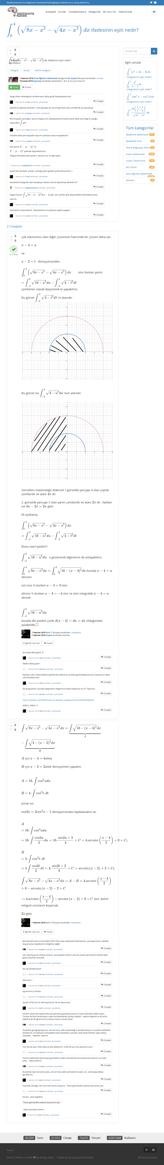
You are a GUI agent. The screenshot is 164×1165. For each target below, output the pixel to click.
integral (14, 70)
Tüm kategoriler (140, 127)
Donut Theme (15, 1157)
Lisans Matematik (135, 154)
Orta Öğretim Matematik (46, 78)
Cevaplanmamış (77, 11)
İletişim (10, 1150)
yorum (28, 87)
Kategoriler (95, 11)
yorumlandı (43, 102)
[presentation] (48, 30)
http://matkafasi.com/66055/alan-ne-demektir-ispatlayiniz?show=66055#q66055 (58, 700)
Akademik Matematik (137, 134)
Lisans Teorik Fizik (135, 160)
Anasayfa (51, 11)
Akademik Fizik (134, 141)
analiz (27, 70)
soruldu (100, 78)
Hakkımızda (125, 11)
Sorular (62, 11)
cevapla (99, 101)
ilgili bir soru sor (32, 643)
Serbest (130, 180)
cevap (15, 87)
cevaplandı (76, 632)
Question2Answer (83, 1157)
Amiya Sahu (47, 1157)
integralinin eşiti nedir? (139, 73)
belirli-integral (42, 70)
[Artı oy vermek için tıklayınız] (10, 50)
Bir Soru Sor (109, 11)
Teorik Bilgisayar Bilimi (138, 147)
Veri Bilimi (131, 167)
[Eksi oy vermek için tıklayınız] (10, 53)
